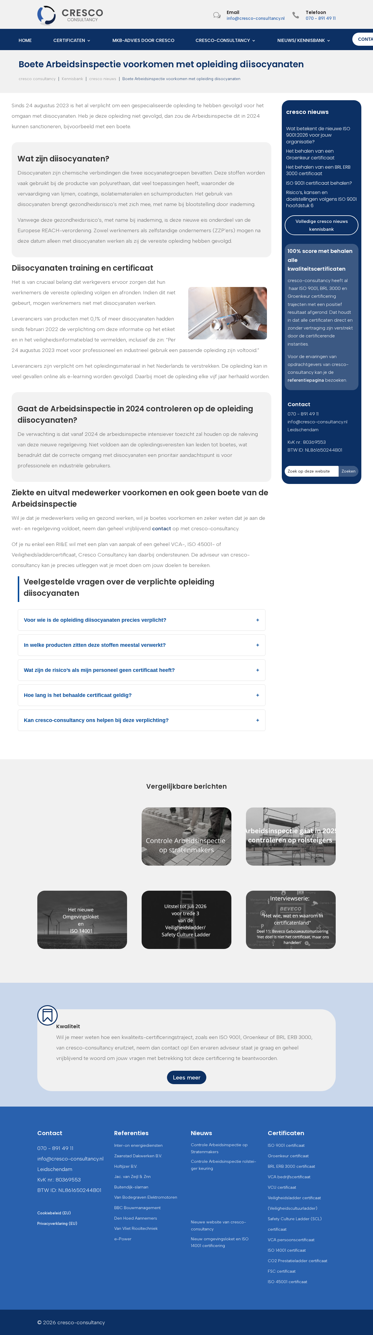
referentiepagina (306, 380)
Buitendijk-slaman (131, 1187)
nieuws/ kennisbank (301, 40)
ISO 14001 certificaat (287, 1250)
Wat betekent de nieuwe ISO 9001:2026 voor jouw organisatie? (318, 135)
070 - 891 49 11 (321, 18)
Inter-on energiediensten (138, 1145)
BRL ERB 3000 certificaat (291, 1166)
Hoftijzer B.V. (125, 1166)
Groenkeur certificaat (288, 1155)
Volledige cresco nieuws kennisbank (321, 225)
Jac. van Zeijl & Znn (132, 1176)
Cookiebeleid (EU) (54, 1213)
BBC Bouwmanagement (137, 1207)
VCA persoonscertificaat (291, 1239)
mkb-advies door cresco (143, 40)
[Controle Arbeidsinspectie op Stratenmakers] (186, 836)
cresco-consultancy (223, 40)
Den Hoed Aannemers (135, 1218)
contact (161, 528)
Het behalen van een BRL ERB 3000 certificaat (318, 170)
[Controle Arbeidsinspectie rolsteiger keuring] (291, 836)
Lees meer (186, 1077)
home (25, 40)
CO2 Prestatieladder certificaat (297, 1260)
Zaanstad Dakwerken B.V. (138, 1155)
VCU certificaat (282, 1187)
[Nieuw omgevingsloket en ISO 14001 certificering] (82, 920)
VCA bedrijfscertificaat (289, 1176)
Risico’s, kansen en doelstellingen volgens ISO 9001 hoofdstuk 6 (321, 199)
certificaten (69, 40)
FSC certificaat (281, 1271)
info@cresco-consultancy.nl (256, 18)
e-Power (122, 1239)
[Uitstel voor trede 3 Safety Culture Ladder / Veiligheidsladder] (186, 920)
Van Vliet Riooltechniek (136, 1228)
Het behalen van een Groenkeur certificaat (310, 154)
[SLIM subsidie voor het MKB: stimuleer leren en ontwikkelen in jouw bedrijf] (82, 836)
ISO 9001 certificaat (286, 1145)
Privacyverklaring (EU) (57, 1223)
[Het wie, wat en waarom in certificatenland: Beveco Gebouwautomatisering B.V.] (291, 920)
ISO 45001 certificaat (287, 1281)
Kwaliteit (68, 1026)
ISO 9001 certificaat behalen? (319, 183)
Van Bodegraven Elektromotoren (145, 1197)
